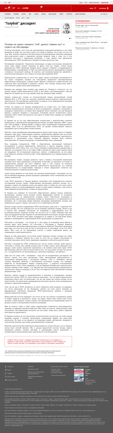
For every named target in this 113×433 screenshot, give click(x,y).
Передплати (88, 383)
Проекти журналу (90, 380)
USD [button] (19, 8)
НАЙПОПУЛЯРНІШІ (94, 3)
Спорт (61, 14)
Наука (44, 14)
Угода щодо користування (58, 375)
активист (37, 353)
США (18, 351)
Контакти (31, 366)
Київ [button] (6, 8)
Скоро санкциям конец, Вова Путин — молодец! (91, 42)
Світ (30, 14)
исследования (27, 351)
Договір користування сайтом (59, 366)
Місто (24, 14)
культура (38, 351)
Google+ (9, 373)
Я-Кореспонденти (9, 18)
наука (20, 351)
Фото (23, 18)
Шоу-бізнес (52, 14)
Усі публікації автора (82, 21)
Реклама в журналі (90, 382)
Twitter (9, 370)
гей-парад (19, 353)
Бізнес (36, 14)
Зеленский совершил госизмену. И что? (88, 31)
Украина (10, 351)
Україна (16, 14)
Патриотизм (55, 351)
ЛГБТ (50, 351)
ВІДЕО (81, 3)
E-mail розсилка (12, 380)
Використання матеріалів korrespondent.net (36, 372)
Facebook (10, 367)
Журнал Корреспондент (81, 367)
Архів (86, 378)
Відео (27, 18)
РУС (6, 3)
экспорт (33, 351)
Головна (7, 14)
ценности (13, 353)
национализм (45, 351)
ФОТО (85, 3)
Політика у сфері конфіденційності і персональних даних (57, 371)
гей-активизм (31, 353)
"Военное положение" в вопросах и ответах (89, 48)
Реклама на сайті (33, 369)
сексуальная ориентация (47, 353)
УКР (9, 3)
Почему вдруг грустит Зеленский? (86, 25)
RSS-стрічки (11, 376)
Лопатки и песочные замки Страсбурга (88, 37)
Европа (14, 351)
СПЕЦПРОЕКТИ (104, 3)
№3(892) (88, 370)
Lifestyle (69, 14)
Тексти (18, 18)
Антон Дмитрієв (52, 31)
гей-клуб (24, 353)
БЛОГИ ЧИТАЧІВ (80, 14)
